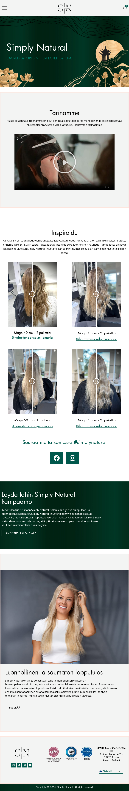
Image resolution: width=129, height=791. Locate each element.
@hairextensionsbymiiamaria (32, 337)
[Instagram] (72, 458)
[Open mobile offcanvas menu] (4, 8)
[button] (64, 162)
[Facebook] (56, 458)
